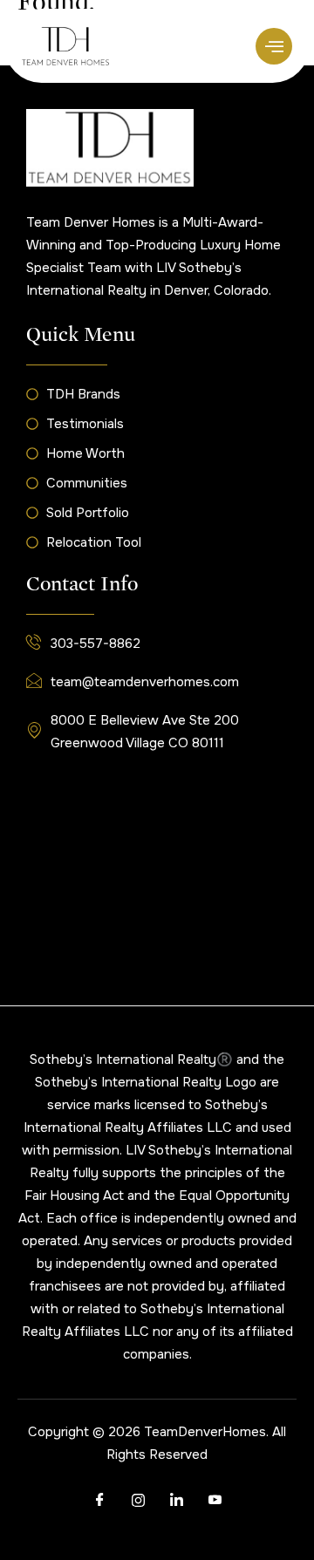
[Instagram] (138, 1501)
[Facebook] (99, 1501)
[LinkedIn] (176, 1501)
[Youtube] (214, 1501)
